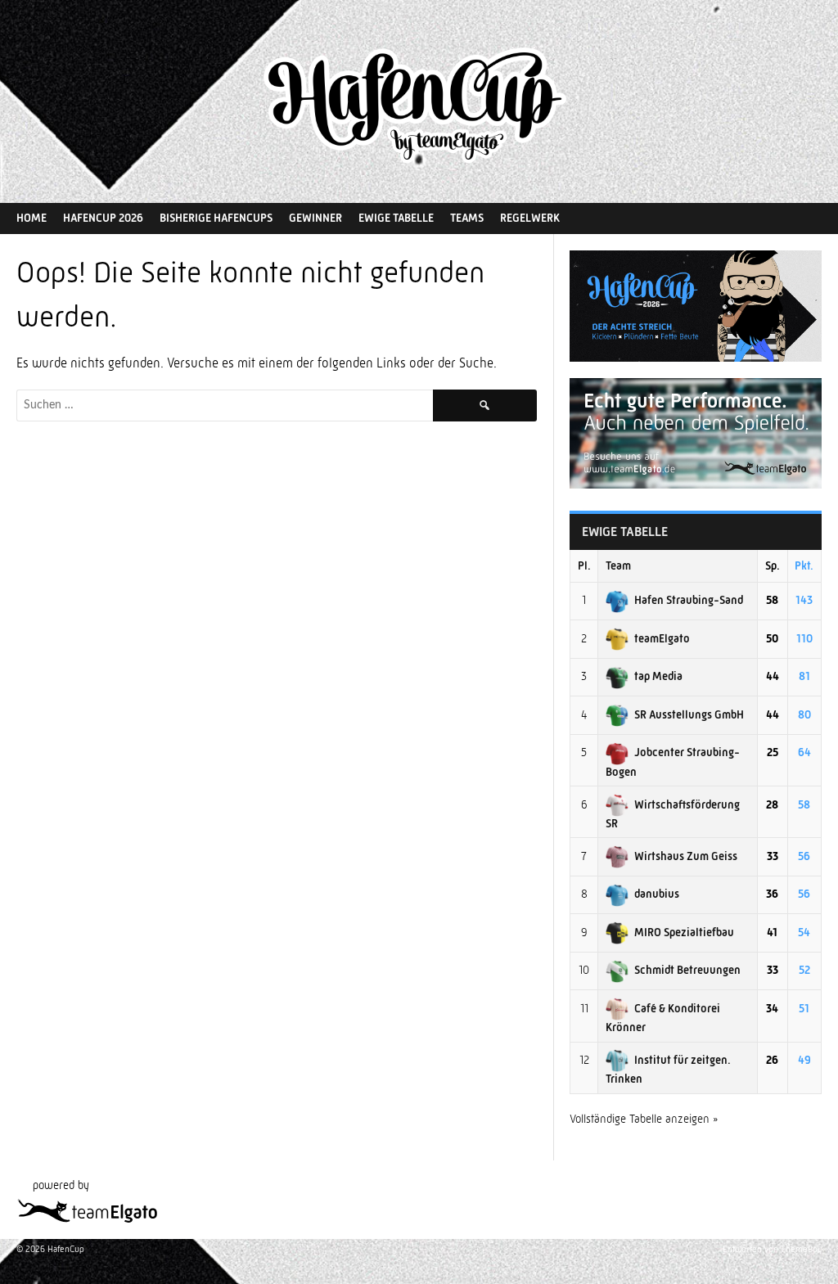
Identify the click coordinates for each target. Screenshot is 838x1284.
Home (31, 217)
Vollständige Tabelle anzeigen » (644, 1118)
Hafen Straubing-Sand (688, 599)
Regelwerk (530, 217)
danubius (656, 893)
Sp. (772, 565)
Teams (467, 217)
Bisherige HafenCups (216, 217)
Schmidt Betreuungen (687, 969)
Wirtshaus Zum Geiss (685, 856)
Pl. (584, 565)
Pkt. (804, 565)
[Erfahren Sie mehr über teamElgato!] (696, 484)
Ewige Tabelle (396, 217)
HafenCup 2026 (103, 217)
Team (618, 565)
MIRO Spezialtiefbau (684, 932)
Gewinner (315, 217)
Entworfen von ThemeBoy (772, 1249)
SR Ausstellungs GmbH (689, 714)
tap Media (658, 676)
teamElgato (662, 638)
